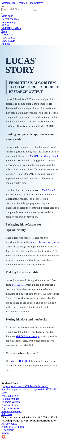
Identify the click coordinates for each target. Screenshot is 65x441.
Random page (9, 22)
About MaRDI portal (12, 426)
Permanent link (9, 405)
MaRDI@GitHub (11, 28)
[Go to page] (35, 10)
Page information (10, 408)
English (5, 43)
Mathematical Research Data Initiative (22, 2)
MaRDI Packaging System (44, 242)
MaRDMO (17, 284)
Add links (6, 414)
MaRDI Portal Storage (27, 336)
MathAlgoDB (49, 189)
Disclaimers (7, 429)
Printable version (10, 401)
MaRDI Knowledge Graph (44, 156)
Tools (4, 392)
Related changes (10, 398)
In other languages (11, 411)
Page (4, 31)
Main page (7, 15)
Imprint (5, 433)
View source (8, 37)
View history (8, 40)
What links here (10, 395)
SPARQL (6, 25)
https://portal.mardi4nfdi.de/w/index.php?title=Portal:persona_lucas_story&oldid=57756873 (29, 388)
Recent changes (10, 18)
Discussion (7, 34)
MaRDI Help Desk (20, 360)
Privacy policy (9, 423)
